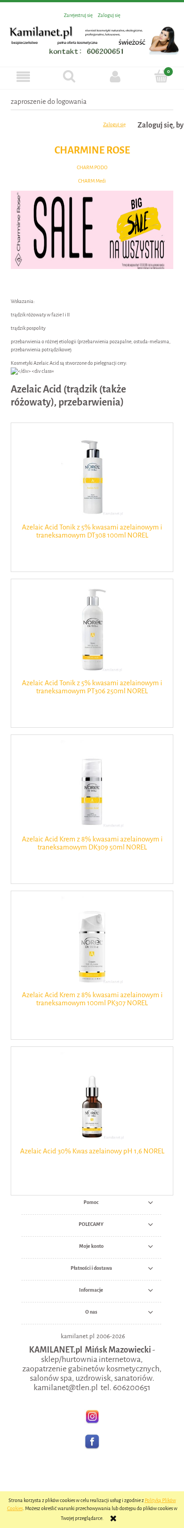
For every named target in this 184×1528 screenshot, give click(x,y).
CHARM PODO (92, 167)
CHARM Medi (92, 181)
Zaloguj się (114, 124)
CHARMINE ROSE (92, 150)
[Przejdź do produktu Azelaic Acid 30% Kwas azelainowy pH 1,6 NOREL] (92, 1096)
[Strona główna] (92, 38)
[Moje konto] (115, 76)
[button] (23, 76)
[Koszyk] (161, 76)
